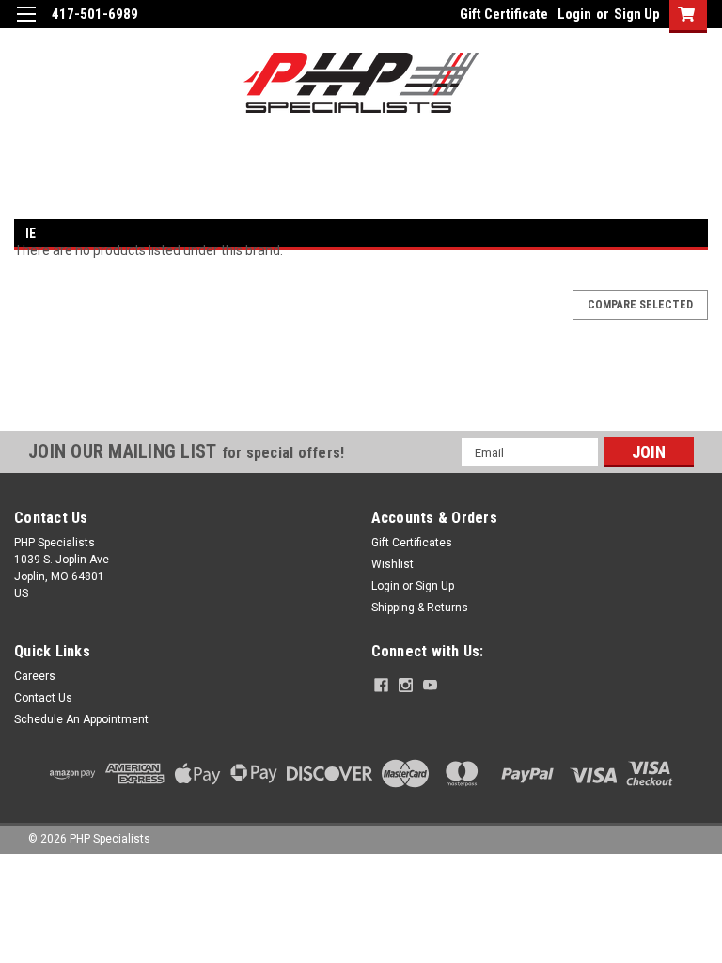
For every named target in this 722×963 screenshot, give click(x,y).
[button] (361, 396)
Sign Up (637, 14)
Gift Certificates (411, 542)
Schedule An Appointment (81, 719)
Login (574, 14)
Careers (34, 676)
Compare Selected (640, 304)
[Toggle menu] (26, 26)
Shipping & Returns (419, 607)
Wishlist (392, 564)
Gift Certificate (504, 14)
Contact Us (43, 697)
